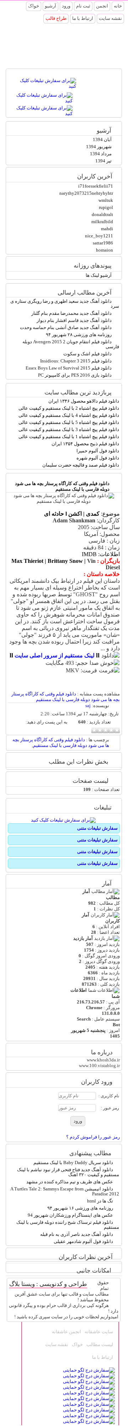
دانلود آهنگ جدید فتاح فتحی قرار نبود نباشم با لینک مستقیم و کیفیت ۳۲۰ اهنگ (68, 1172)
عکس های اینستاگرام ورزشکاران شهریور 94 (70, 1215)
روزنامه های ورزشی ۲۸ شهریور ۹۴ (79, 334)
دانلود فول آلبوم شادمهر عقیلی (83, 1241)
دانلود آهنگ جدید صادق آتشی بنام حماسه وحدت (66, 327)
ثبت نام (83, 6)
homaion (104, 250)
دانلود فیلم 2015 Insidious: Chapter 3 (76, 361)
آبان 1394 (102, 139)
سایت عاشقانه (99, 1331)
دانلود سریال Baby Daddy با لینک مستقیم (73, 1162)
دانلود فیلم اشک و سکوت (87, 353)
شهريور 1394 (99, 146)
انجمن (102, 6)
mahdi (107, 228)
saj (88, 705)
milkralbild (102, 221)
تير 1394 (103, 160)
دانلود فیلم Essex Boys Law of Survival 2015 (69, 368)
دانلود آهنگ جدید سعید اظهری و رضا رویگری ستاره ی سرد (64, 303)
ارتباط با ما (82, 18)
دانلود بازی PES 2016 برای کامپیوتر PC (75, 375)
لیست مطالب (99, 1344)
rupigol (106, 207)
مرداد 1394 (101, 153)
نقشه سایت (110, 18)
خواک (33, 6)
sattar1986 (103, 243)
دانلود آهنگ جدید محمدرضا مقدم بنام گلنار (71, 313)
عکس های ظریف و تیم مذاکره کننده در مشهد (69, 1181)
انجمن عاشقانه (66, 1331)
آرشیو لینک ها (99, 275)
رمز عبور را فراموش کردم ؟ (93, 1137)
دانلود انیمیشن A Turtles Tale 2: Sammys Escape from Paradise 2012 (64, 1191)
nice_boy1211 (99, 235)
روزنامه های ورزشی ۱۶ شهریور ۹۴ (80, 1208)
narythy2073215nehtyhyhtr (86, 193)
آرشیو (50, 6)
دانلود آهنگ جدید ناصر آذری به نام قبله (76, 1234)
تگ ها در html (100, 1201)
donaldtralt (102, 214)
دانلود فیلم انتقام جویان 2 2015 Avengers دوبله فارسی (70, 344)
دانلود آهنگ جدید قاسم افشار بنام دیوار (74, 320)
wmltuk (105, 200)
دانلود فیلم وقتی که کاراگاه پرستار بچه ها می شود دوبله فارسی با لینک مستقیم (62, 486)
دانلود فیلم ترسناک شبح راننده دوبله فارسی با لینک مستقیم (67, 1225)
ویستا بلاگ (22, 1284)
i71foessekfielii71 (95, 186)
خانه (118, 6)
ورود (66, 6)
